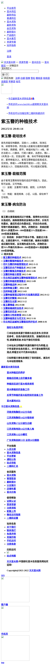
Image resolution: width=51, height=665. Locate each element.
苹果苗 (11, 81)
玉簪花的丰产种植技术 (14, 267)
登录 (9, 56)
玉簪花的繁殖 (10, 298)
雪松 (33, 78)
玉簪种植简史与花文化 (14, 318)
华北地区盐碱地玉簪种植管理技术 (20, 278)
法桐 (17, 78)
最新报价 (11, 32)
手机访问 (11, 540)
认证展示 (11, 485)
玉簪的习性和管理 (12, 315)
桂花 (18, 81)
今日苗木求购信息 (11, 406)
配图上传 (11, 511)
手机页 (4, 634)
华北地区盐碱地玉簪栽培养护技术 (20, 322)
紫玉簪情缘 (8, 305)
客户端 (4, 604)
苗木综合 (36, 62)
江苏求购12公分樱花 (17, 434)
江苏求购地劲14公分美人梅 (20, 429)
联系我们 (11, 530)
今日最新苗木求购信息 (21, 98)
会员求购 (11, 28)
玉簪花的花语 (10, 311)
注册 (9, 51)
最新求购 (11, 25)
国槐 (28, 78)
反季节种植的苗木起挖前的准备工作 (25, 395)
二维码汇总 (12, 466)
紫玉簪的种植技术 (12, 257)
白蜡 (22, 78)
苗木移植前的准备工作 (18, 389)
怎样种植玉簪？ (11, 288)
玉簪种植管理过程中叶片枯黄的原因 (21, 295)
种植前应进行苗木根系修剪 (20, 384)
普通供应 (11, 18)
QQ (3, 575)
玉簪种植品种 (10, 284)
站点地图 (11, 556)
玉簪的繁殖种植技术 (13, 261)
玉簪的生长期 (10, 301)
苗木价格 (11, 492)
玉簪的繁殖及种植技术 (14, 271)
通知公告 (11, 459)
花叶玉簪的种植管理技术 (15, 264)
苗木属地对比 (13, 401)
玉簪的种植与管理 (12, 274)
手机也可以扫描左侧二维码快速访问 (26, 113)
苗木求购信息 (13, 452)
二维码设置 (12, 518)
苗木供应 (11, 11)
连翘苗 (4, 81)
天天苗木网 (9, 62)
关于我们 (11, 527)
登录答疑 (11, 504)
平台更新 (11, 456)
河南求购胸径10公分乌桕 (19, 412)
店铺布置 (11, 489)
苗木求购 (11, 21)
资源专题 (11, 42)
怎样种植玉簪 (10, 291)
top (2, 662)
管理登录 (11, 478)
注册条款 (11, 544)
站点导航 (11, 463)
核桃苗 (46, 78)
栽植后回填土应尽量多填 (19, 378)
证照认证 (11, 501)
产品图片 (11, 35)
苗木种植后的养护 (16, 372)
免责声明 (11, 534)
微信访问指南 (13, 514)
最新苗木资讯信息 (10, 367)
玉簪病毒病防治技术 (13, 308)
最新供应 (11, 15)
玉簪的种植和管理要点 (14, 281)
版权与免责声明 (15, 327)
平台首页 (11, 8)
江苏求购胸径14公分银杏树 (20, 417)
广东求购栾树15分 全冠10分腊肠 (23, 440)
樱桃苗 (39, 78)
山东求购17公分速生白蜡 (19, 423)
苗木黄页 (11, 38)
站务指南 (11, 45)
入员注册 (11, 449)
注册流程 (11, 508)
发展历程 (11, 537)
